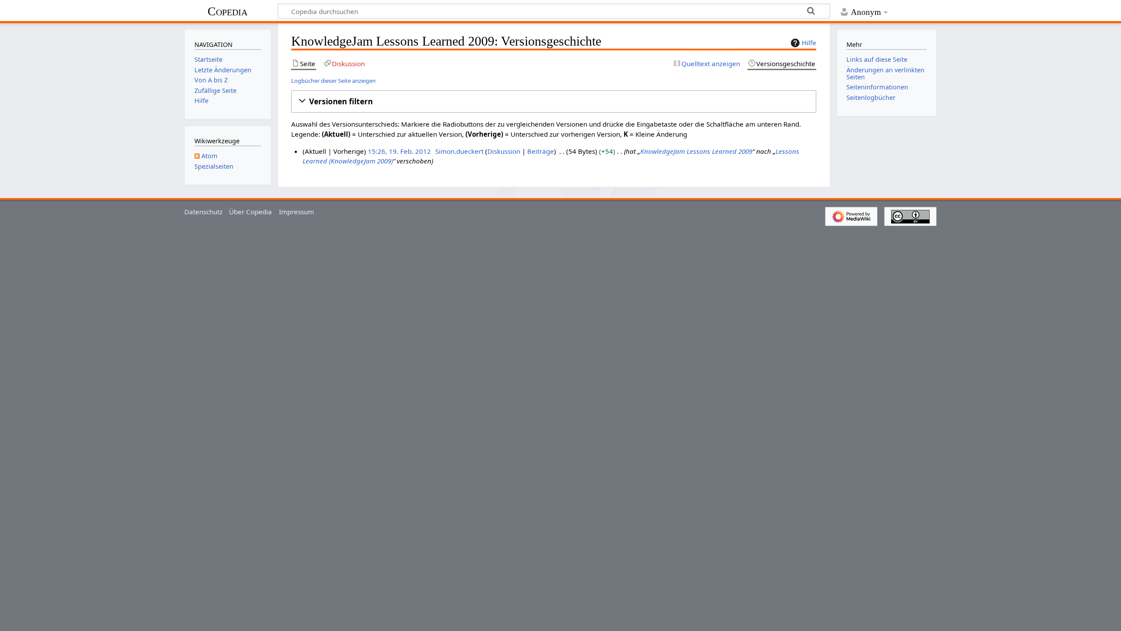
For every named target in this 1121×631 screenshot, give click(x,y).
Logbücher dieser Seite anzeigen (333, 81)
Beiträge (540, 151)
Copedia (227, 11)
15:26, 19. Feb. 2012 (399, 151)
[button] (554, 101)
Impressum (296, 211)
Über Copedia (250, 211)
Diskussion (503, 151)
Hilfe (809, 42)
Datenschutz (203, 211)
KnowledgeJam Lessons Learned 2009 (696, 151)
